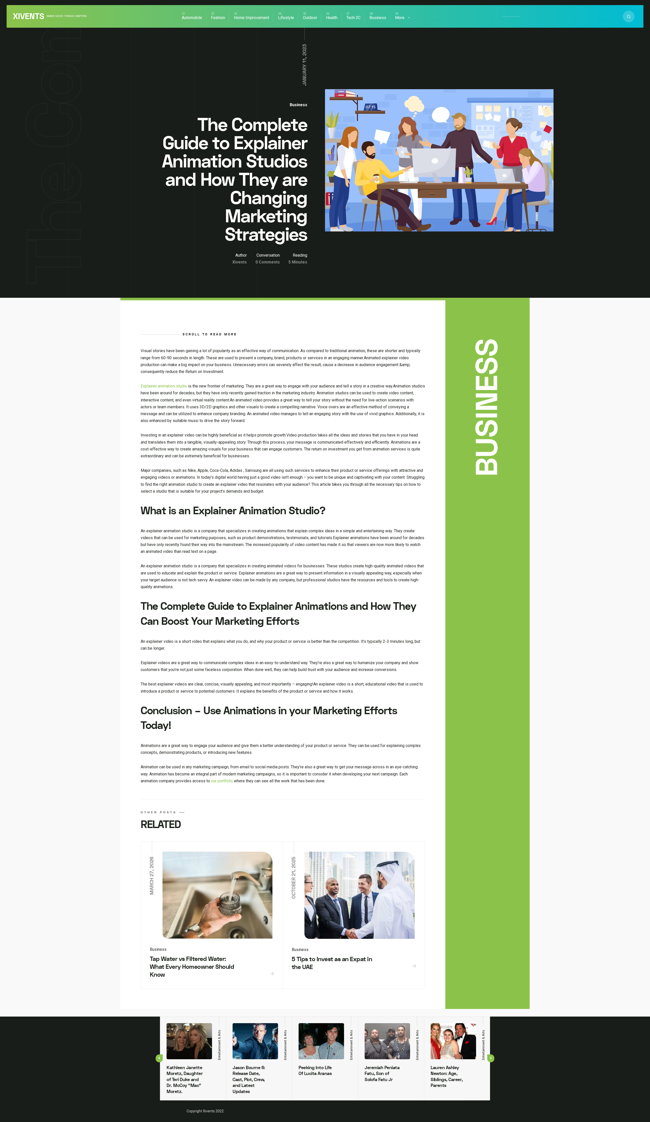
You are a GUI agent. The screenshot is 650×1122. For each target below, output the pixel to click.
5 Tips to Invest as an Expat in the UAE (332, 963)
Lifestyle (286, 17)
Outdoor (310, 17)
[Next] (490, 1058)
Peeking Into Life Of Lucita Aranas (315, 1071)
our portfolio (222, 780)
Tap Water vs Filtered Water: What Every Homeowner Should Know (192, 967)
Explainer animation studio (164, 386)
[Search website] (629, 16)
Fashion (218, 17)
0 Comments (267, 262)
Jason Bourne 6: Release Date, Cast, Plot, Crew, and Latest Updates (249, 1080)
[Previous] (159, 1058)
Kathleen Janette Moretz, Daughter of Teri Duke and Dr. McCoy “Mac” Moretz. (185, 1080)
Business (377, 17)
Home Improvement (251, 17)
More (399, 17)
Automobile (192, 17)
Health (331, 17)
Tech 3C (353, 17)
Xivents (28, 16)
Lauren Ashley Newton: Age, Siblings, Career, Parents (447, 1077)
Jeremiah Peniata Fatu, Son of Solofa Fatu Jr (382, 1074)
